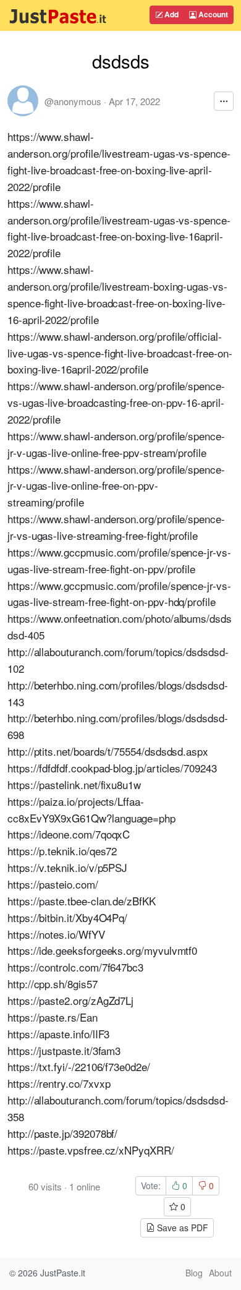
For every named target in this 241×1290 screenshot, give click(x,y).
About (220, 1273)
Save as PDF (181, 1227)
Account (212, 14)
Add (171, 14)
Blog (194, 1273)
